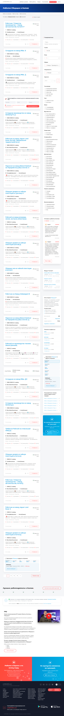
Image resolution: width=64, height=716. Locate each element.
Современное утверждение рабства (41, 696)
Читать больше (10, 650)
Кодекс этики (40, 699)
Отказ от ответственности (41, 693)
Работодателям (53, 1)
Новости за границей (17, 697)
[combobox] (52, 50)
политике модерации (47, 603)
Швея (45, 331)
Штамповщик (47, 342)
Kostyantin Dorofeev (52, 599)
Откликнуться (35, 159)
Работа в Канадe (31, 698)
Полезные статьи (16, 696)
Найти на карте (16, 690)
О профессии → (47, 334)
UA (58, 684)
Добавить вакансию (57, 690)
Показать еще (36, 575)
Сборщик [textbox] (49, 72)
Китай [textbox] (48, 50)
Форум (38, 1)
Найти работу (33, 1)
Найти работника (16, 692)
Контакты (5, 697)
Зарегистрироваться (32, 106)
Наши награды (6, 696)
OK (58, 81)
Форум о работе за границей (19, 691)
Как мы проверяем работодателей (41, 691)
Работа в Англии (31, 693)
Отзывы (4, 691)
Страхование (45, 1)
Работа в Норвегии (32, 692)
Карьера (4, 690)
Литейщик (46, 348)
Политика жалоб (41, 698)
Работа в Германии (32, 691)
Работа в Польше (31, 690)
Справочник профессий (18, 693)
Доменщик (46, 337)
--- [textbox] (47, 58)
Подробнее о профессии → (49, 323)
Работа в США (31, 697)
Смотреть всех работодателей (52, 588)
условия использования (15, 105)
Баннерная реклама (5, 694)
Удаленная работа (32, 696)
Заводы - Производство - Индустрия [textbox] (53, 65)
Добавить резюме (24, 1)
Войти (59, 1)
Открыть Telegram (53, 431)
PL (60, 684)
